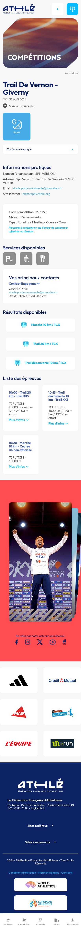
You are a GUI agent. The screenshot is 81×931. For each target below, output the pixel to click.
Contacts (67, 872)
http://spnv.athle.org (36, 194)
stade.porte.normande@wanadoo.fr (37, 188)
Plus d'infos (17, 420)
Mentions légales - (49, 872)
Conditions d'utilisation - (23, 872)
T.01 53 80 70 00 (17, 808)
